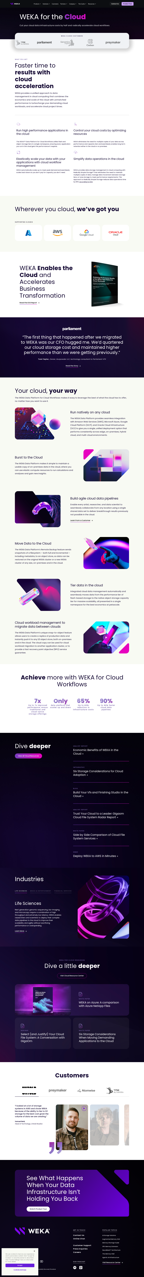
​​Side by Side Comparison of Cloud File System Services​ (99, 836)
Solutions (45, 4)
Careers (77, 1252)
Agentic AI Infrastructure (110, 1257)
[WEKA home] (15, 4)
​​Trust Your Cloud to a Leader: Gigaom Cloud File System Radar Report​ (98, 815)
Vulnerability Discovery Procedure (46, 1269)
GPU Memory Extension (110, 1246)
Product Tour (127, 4)
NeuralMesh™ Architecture (111, 1250)
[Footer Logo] (32, 1231)
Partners (63, 4)
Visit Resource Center (111, 1262)
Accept (20, 1265)
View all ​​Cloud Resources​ (28, 756)
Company (72, 4)
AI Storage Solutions (109, 1235)
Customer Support (82, 1245)
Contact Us (115, 4)
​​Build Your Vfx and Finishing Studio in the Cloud (100, 794)
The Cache (81, 4)
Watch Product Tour (38, 1209)
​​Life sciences (21, 891)
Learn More (19, 931)
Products (36, 4)
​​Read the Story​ (72, 366)
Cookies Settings (20, 1270)
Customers (55, 4)
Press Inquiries (80, 1249)
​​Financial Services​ (63, 891)
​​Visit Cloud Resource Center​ (72, 976)
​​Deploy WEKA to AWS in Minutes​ (94, 856)
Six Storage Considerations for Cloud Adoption (98, 773)
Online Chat (79, 1238)
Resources (91, 4)
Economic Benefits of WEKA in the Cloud (95, 752)
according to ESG (86, 182)
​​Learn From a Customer (80, 520)
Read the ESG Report (28, 303)
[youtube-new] (41, 1261)
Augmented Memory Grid (111, 1239)
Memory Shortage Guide (110, 1243)
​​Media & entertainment (40, 891)
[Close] (34, 1251)
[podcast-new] (80, 1268)
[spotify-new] (74, 1268)
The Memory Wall (108, 1254)
